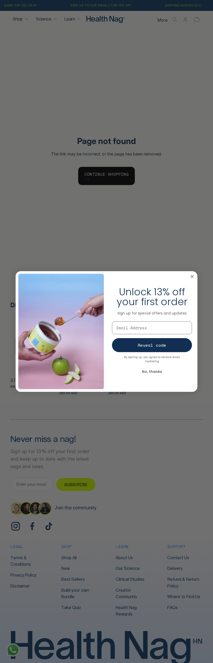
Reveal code (152, 345)
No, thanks (152, 371)
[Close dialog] (192, 276)
